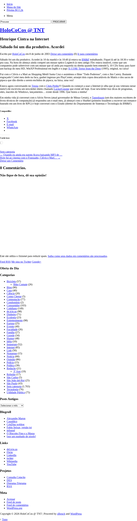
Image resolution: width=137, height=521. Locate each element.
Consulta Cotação (16, 477)
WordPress (76, 513)
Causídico (12, 421)
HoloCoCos (18, 53)
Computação (13, 299)
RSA (9, 486)
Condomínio (13, 302)
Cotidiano (12, 308)
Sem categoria (7, 151)
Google (11, 335)
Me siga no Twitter (21, 261)
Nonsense (12, 353)
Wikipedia (12, 461)
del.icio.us (12, 449)
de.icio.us (12, 311)
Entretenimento (15, 320)
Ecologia (11, 317)
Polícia (10, 362)
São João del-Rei (16, 380)
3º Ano (17, 371)
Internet (11, 347)
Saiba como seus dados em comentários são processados (77, 256)
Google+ (36, 261)
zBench (61, 513)
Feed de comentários (17, 505)
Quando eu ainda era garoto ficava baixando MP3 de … (31, 154)
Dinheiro (11, 314)
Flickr (10, 452)
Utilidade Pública (16, 392)
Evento (10, 326)
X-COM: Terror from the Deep (84, 68)
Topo (5, 519)
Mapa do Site (14, 7)
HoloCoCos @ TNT (22, 30)
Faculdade (12, 329)
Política (11, 365)
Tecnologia (12, 389)
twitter (10, 458)
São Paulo (12, 383)
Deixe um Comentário (11, 160)
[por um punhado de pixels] (21, 436)
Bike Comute (20, 284)
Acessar (11, 499)
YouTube (11, 464)
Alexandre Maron (16, 418)
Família (11, 332)
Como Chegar (14, 296)
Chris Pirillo (52, 85)
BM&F (85, 59)
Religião (11, 374)
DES (9, 480)
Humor (10, 338)
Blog (9, 287)
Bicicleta (11, 281)
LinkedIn (11, 455)
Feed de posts (14, 502)
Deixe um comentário (61, 53)
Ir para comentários (88, 53)
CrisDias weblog (15, 424)
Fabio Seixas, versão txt (19, 427)
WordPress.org (14, 508)
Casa (9, 290)
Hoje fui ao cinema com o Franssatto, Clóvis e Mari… (30, 157)
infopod (11, 430)
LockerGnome (61, 89)
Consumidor (13, 305)
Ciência (11, 293)
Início (10, 4)
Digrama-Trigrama (16, 483)
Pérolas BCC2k (15, 10)
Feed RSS (5, 261)
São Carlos (12, 377)
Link (9, 350)
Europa (10, 323)
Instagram (12, 344)
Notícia (10, 356)
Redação (11, 368)
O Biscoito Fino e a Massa (21, 433)
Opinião (11, 359)
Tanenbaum (98, 97)
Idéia (9, 341)
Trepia (35, 85)
